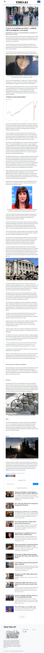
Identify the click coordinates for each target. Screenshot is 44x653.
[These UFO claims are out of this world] (10, 609)
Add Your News (25, 629)
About (16, 651)
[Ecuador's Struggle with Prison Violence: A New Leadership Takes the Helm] (10, 597)
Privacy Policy (20, 651)
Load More (22, 616)
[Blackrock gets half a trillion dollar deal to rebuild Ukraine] (10, 576)
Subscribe (36, 484)
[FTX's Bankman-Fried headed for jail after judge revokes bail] (10, 564)
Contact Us (13, 651)
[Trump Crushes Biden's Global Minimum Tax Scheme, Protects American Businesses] (10, 494)
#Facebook (14, 473)
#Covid (23, 473)
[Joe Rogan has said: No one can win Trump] (10, 513)
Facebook (33, 344)
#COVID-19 (19, 473)
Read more (5, 647)
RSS (34, 629)
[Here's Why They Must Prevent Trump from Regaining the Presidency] (10, 505)
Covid (18, 89)
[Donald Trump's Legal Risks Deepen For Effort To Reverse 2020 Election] (10, 535)
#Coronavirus (8, 473)
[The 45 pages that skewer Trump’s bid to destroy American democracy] (10, 523)
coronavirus (10, 338)
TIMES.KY (22, 2)
